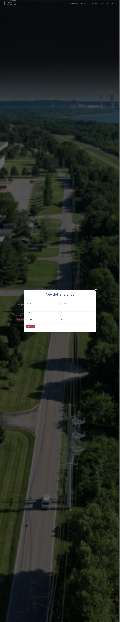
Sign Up (30, 326)
